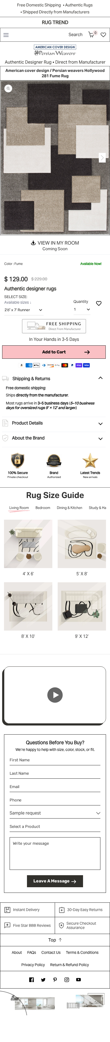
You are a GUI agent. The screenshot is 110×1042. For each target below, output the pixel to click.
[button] (6, 35)
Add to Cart (54, 351)
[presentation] (7, 157)
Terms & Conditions (82, 952)
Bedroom (43, 507)
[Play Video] (55, 695)
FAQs (31, 952)
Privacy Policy (33, 964)
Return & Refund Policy (69, 964)
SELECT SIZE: (16, 296)
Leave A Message (51, 880)
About (17, 952)
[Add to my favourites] (98, 303)
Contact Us (51, 952)
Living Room (19, 507)
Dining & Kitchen (69, 507)
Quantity (80, 301)
